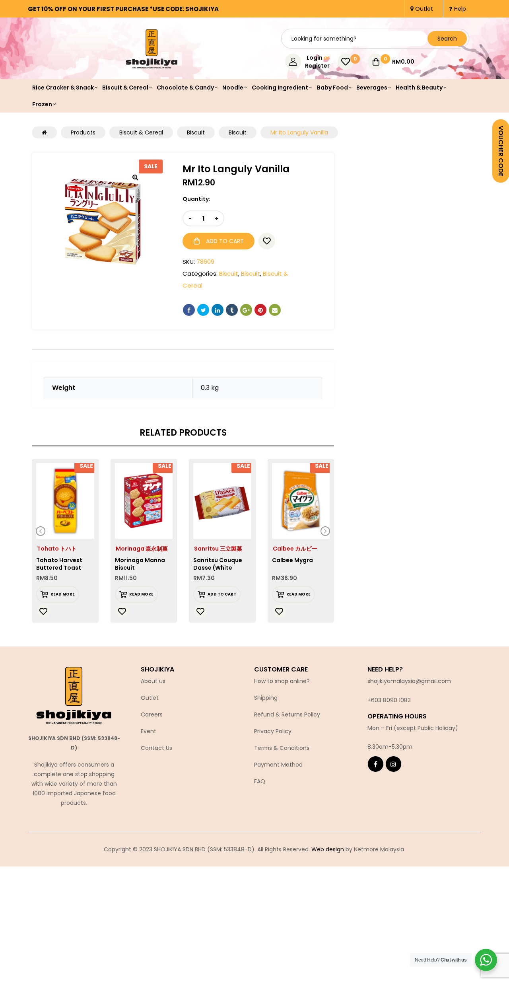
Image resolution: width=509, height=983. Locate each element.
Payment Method (278, 765)
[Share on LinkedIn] (217, 310)
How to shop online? (282, 681)
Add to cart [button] (222, 594)
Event (148, 731)
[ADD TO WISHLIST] (266, 241)
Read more (63, 594)
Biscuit (228, 273)
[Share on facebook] (189, 310)
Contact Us (156, 748)
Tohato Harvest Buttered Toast (59, 564)
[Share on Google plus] (246, 310)
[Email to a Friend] (275, 310)
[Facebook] (375, 764)
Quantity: (196, 199)
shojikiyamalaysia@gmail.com (409, 681)
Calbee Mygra (292, 560)
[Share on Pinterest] (260, 310)
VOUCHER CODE (500, 151)
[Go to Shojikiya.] (44, 132)
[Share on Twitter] (203, 310)
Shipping (266, 698)
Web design (327, 849)
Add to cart (225, 241)
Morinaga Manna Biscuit (140, 564)
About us (153, 681)
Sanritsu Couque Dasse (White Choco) (217, 568)
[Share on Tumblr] (232, 310)
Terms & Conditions (281, 748)
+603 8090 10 (385, 700)
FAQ (259, 781)
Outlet (150, 698)
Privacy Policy (272, 731)
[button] (135, 177)
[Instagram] (393, 764)
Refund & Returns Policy (287, 714)
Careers (152, 714)
